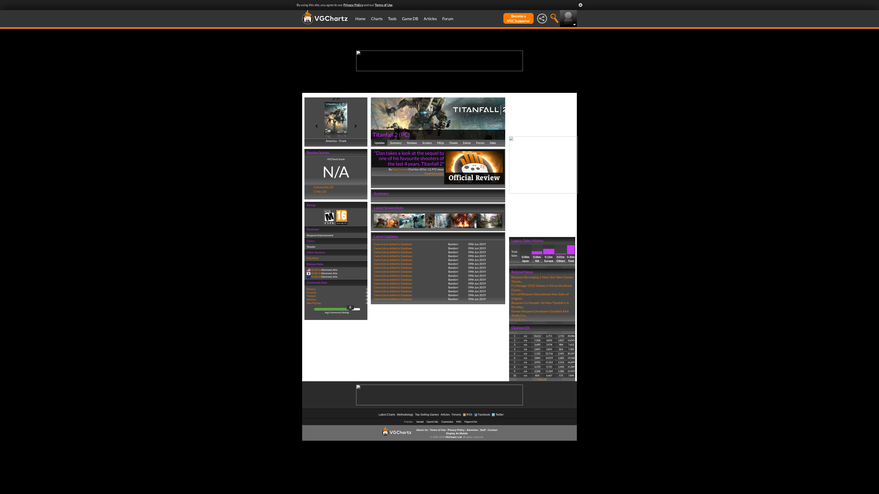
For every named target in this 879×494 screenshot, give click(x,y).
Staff (483, 430)
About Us (422, 430)
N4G (458, 421)
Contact (492, 430)
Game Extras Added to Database (393, 244)
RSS (469, 414)
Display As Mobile (457, 433)
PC (404, 134)
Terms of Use (383, 5)
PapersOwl (470, 421)
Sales (493, 143)
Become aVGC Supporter (518, 18)
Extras (467, 143)
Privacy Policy (353, 5)
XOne (315, 258)
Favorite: (312, 292)
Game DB (410, 18)
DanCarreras (400, 169)
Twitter (500, 414)
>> (523, 320)
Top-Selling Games (427, 414)
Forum (447, 18)
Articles (430, 18)
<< (511, 320)
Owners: (311, 288)
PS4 (309, 258)
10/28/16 (316, 269)
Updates (379, 143)
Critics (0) (320, 191)
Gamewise (447, 421)
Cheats (453, 143)
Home (360, 18)
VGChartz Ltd (453, 437)
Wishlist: (312, 299)
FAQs (440, 143)
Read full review (434, 173)
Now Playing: (314, 302)
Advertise (472, 430)
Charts (377, 18)
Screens (427, 143)
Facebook (484, 414)
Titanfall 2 (385, 134)
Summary (396, 143)
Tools (392, 18)
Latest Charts (387, 414)
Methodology (405, 414)
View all (542, 379)
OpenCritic (432, 421)
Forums (456, 414)
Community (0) (323, 187)
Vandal (419, 421)
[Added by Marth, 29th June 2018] (386, 220)
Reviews (412, 143)
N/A (336, 171)
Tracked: (311, 295)
